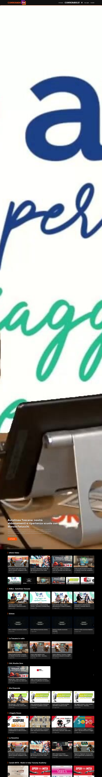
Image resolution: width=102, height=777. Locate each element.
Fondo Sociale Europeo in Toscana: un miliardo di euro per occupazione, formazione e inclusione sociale (83, 570)
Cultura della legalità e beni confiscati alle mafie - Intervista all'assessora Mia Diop (39, 656)
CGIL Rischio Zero (16, 663)
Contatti (92, 2)
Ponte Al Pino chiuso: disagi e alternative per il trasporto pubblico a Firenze (61, 606)
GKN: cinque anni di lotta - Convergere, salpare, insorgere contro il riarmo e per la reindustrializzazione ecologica (60, 756)
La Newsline (14, 738)
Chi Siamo (61, 2)
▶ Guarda (12, 539)
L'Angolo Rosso (15, 713)
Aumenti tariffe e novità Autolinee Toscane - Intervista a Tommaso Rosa (40, 605)
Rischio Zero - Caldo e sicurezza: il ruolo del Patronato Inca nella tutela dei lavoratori (61, 570)
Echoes (11, 613)
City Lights (86, 2)
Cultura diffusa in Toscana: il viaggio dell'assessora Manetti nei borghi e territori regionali (61, 656)
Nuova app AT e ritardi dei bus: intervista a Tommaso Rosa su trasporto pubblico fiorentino (82, 606)
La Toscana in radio (17, 638)
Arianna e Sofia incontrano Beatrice (83, 629)
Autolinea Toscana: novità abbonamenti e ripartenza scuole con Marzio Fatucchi (17, 606)
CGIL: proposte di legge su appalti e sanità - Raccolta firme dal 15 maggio (83, 729)
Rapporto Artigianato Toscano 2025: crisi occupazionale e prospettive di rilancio (83, 755)
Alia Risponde (14, 688)
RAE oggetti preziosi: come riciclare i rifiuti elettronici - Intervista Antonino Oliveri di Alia (83, 705)
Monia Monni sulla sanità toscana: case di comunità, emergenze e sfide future (18, 570)
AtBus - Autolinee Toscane (19, 589)
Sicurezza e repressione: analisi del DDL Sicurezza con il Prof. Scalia (39, 569)
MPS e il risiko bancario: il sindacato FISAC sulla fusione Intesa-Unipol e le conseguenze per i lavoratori (40, 730)
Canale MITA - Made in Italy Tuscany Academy (27, 763)
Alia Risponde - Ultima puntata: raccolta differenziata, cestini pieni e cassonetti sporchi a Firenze (18, 705)
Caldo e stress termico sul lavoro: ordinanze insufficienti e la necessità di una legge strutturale (40, 681)
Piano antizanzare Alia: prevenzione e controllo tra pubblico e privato (40, 704)
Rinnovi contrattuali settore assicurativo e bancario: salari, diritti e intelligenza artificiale (61, 730)
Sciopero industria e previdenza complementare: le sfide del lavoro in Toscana (18, 730)
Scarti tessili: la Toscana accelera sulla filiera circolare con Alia (60, 704)
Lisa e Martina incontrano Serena (39, 629)
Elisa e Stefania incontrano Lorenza (18, 629)
